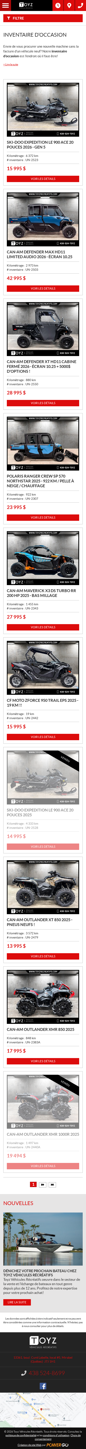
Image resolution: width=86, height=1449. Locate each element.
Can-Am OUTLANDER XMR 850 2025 (40, 1029)
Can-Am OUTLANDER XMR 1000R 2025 (43, 1134)
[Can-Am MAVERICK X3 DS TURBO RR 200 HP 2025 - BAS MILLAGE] (43, 558)
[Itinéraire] (69, 5)
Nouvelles (18, 1203)
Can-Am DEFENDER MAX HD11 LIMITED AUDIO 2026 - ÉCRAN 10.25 (39, 254)
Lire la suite (10, 64)
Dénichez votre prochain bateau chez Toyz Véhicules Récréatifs (40, 1273)
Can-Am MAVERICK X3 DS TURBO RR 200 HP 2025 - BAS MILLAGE (41, 593)
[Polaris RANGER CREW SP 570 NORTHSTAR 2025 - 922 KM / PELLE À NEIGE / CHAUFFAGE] (43, 444)
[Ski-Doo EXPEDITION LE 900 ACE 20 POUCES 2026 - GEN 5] (43, 110)
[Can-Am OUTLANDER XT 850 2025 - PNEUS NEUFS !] (43, 887)
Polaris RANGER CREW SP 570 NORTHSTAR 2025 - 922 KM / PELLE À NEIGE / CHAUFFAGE (40, 481)
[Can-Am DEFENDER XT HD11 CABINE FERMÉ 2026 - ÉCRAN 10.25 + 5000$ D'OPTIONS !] (43, 329)
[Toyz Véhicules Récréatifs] (31, 5)
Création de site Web (29, 1445)
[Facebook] (43, 1386)
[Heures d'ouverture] (58, 5)
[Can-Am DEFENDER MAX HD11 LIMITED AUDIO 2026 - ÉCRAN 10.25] (43, 219)
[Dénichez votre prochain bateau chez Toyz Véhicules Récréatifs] (43, 1239)
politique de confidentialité (21, 1435)
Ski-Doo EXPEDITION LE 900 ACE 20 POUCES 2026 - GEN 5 (40, 144)
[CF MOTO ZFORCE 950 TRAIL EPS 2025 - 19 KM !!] (43, 668)
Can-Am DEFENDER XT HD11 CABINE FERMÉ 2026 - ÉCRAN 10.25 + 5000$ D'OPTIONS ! (41, 366)
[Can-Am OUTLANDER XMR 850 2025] (43, 997)
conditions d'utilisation (56, 1435)
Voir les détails (43, 179)
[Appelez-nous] (80, 5)
